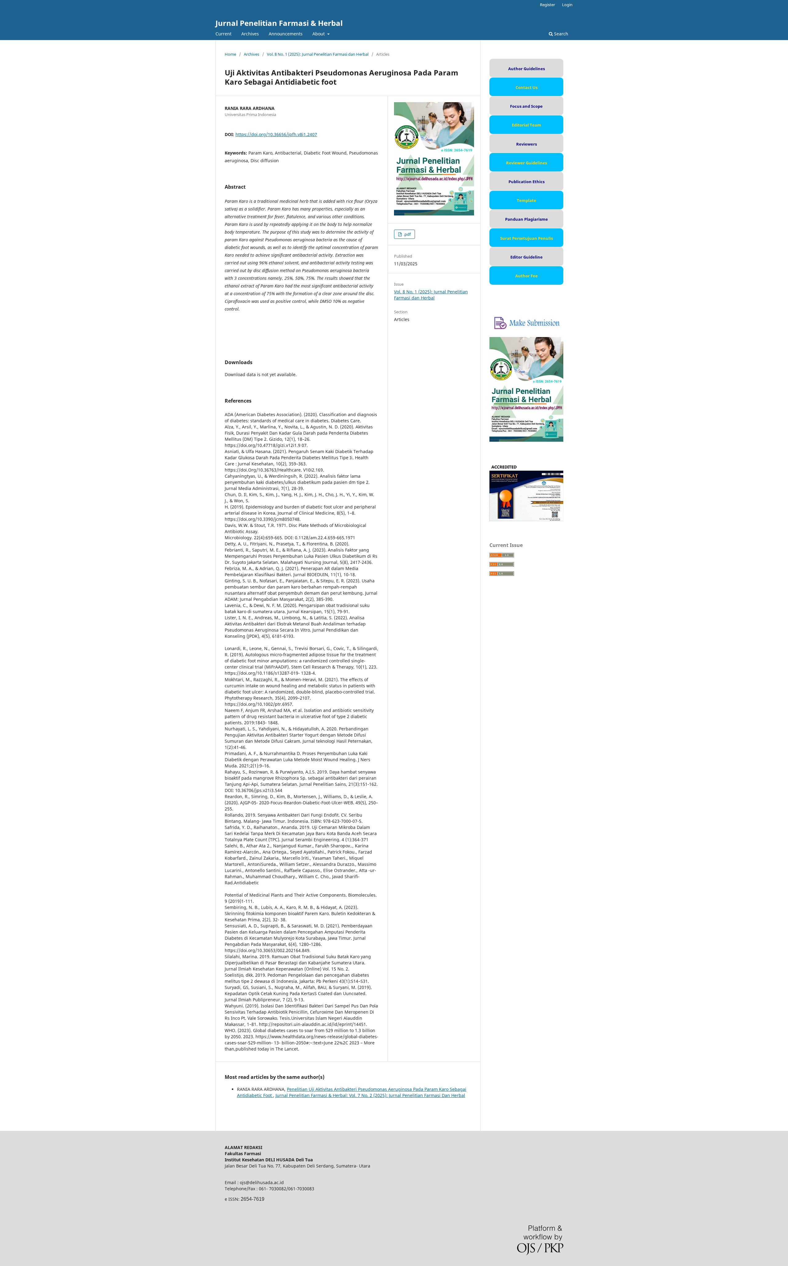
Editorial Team (526, 125)
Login (567, 4)
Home (230, 54)
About (319, 34)
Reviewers (526, 144)
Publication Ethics (527, 181)
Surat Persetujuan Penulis (526, 238)
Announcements (286, 34)
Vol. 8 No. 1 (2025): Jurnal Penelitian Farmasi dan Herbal (317, 54)
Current (223, 34)
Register (547, 4)
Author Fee (526, 276)
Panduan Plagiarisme (526, 219)
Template (526, 200)
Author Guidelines (526, 68)
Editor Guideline (526, 257)
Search (560, 34)
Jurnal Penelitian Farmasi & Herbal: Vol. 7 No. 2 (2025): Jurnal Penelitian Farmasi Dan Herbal (370, 1095)
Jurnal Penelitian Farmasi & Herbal (279, 23)
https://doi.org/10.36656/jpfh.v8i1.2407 (276, 134)
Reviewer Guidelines (526, 163)
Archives (250, 34)
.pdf (407, 234)
